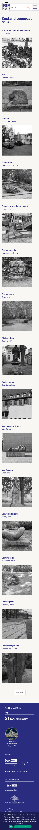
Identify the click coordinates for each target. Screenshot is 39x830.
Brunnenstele (8, 294)
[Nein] (36, 821)
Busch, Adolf (6, 341)
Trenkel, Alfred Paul (9, 648)
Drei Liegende (8, 601)
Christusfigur (8, 338)
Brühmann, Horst (8, 560)
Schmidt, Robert (8, 604)
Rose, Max (6, 297)
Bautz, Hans (6, 516)
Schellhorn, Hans (8, 384)
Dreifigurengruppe (10, 645)
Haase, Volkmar (8, 209)
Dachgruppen (8, 382)
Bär (3, 74)
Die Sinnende (8, 557)
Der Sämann (7, 469)
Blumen (5, 118)
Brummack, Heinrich (10, 121)
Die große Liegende (11, 513)
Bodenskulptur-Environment (15, 206)
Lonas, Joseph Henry (10, 165)
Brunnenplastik (9, 250)
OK (11, 827)
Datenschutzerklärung (22, 827)
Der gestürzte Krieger (11, 425)
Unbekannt (6, 33)
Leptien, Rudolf (8, 77)
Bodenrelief (7, 162)
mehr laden (19, 692)
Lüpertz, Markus (8, 428)
